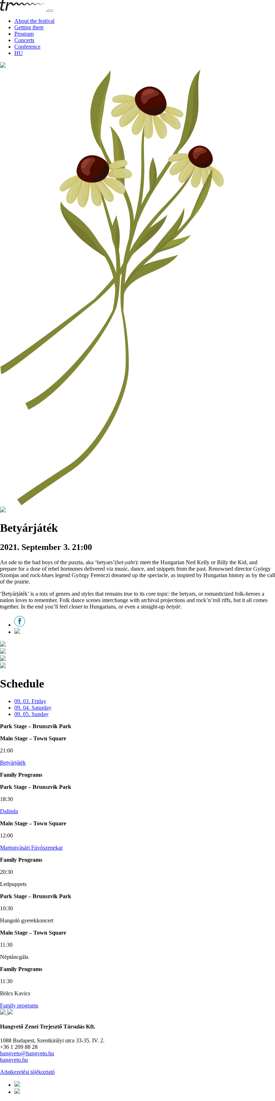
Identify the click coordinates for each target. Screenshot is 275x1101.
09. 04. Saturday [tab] (33, 708)
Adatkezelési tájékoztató (27, 1072)
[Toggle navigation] (50, 11)
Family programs (19, 1005)
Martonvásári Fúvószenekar (31, 848)
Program (24, 34)
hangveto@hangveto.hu (27, 1053)
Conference (27, 47)
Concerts (24, 40)
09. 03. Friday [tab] (30, 701)
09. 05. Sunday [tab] (31, 714)
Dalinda (9, 811)
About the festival (34, 21)
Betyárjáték (13, 763)
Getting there (29, 27)
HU (18, 53)
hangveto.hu (14, 1060)
